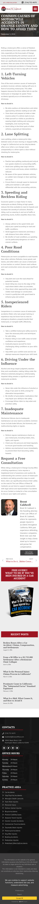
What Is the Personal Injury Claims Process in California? (17, 672)
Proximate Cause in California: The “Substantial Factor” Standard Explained (19, 686)
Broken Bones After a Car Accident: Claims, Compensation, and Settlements (18, 645)
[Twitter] (8, 748)
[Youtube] (17, 748)
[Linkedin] (13, 748)
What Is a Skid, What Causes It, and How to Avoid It (18, 699)
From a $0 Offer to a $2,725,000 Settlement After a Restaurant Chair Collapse (18, 659)
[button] (35, 9)
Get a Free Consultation (29, 553)
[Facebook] (4, 748)
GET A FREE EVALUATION (10, 2)
